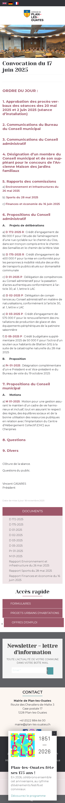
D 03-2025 (16, 540)
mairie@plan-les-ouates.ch (32, 724)
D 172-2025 (16, 519)
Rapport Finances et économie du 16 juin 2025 (34, 578)
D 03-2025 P (15, 314)
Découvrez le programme (28, 795)
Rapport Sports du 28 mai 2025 (30, 570)
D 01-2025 (15, 529)
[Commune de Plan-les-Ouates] (33, 15)
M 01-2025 (13, 401)
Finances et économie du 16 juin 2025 (33, 204)
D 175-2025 (16, 524)
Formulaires (20, 603)
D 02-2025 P (14, 295)
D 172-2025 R (15, 232)
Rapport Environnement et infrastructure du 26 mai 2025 (29, 563)
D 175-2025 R (15, 254)
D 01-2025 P (14, 277)
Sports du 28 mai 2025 (22, 197)
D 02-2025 (16, 535)
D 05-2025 (16, 545)
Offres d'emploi (24, 622)
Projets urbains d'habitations (34, 613)
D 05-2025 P (14, 336)
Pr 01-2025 (16, 551)
